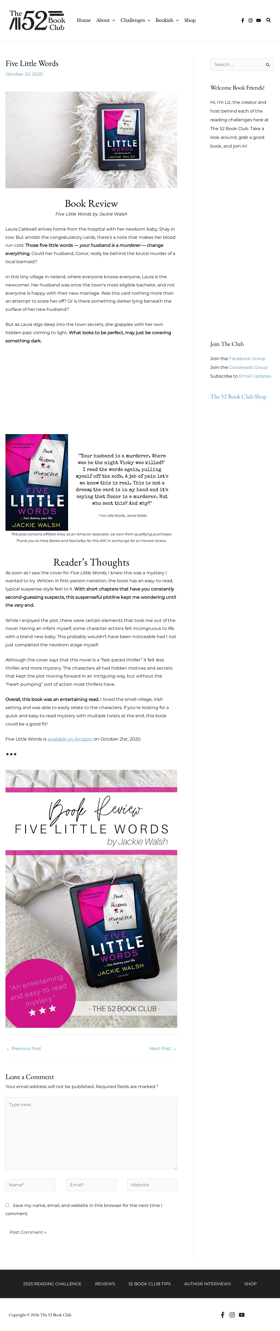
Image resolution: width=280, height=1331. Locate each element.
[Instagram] (250, 20)
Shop (250, 1283)
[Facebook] (223, 1315)
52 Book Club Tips (150, 1283)
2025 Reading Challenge (52, 1283)
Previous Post (23, 1048)
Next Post (163, 1048)
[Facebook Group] (242, 20)
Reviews (105, 1283)
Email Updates (255, 376)
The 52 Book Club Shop (238, 396)
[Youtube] (242, 1315)
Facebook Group (247, 358)
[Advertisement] (91, 395)
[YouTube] (258, 20)
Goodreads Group (248, 367)
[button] (112, 20)
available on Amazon (70, 739)
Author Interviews (207, 1283)
